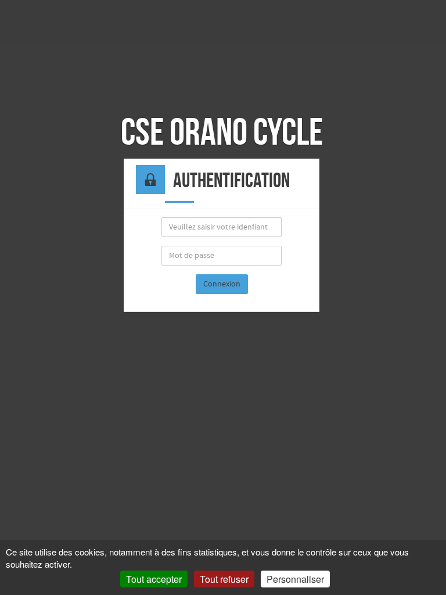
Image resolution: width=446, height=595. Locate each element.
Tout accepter (154, 579)
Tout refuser (224, 579)
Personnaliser (295, 579)
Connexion (221, 284)
